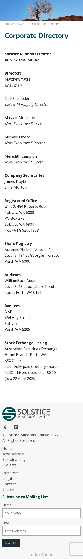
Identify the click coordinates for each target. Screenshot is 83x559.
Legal (7, 478)
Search (8, 489)
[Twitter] (4, 427)
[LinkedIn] (16, 427)
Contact (9, 484)
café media (46, 555)
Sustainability (14, 459)
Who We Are (21, 24)
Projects (9, 465)
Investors (10, 472)
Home (6, 24)
